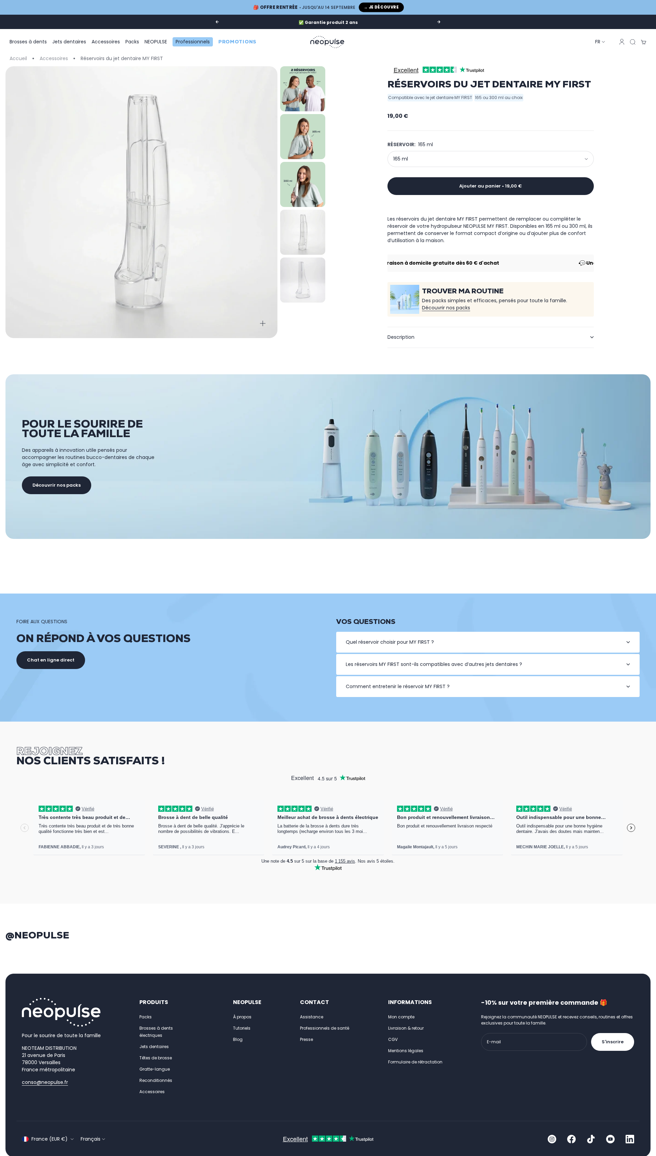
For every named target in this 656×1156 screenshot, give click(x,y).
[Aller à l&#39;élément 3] (302, 184)
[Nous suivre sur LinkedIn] (630, 1139)
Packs (132, 41)
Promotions (237, 42)
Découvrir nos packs (446, 307)
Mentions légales (405, 1051)
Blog (238, 1039)
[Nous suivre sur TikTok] (591, 1139)
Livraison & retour (406, 1028)
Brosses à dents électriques (156, 1031)
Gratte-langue (154, 1069)
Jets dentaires (69, 41)
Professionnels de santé (324, 1028)
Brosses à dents (28, 41)
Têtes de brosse (155, 1058)
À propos (242, 1017)
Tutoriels (241, 1028)
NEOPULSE (156, 41)
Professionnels (193, 41)
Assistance (311, 1017)
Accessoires (106, 41)
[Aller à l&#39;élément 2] (302, 136)
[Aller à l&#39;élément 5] (302, 280)
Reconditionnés (155, 1080)
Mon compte (401, 1017)
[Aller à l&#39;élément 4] (302, 232)
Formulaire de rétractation (415, 1062)
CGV (393, 1039)
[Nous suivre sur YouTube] (610, 1139)
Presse (306, 1039)
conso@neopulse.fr (45, 1082)
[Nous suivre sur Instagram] (552, 1139)
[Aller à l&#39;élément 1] (302, 88)
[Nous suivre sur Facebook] (571, 1139)
